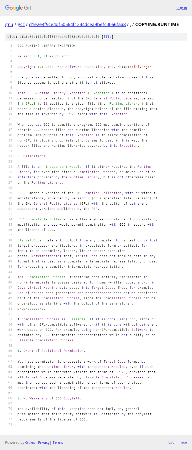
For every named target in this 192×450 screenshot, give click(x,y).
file (108, 37)
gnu (9, 24)
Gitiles (30, 442)
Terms (57, 442)
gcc (21, 24)
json (183, 442)
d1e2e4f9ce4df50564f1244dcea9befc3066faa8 (77, 24)
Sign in (181, 8)
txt (171, 442)
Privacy (44, 442)
